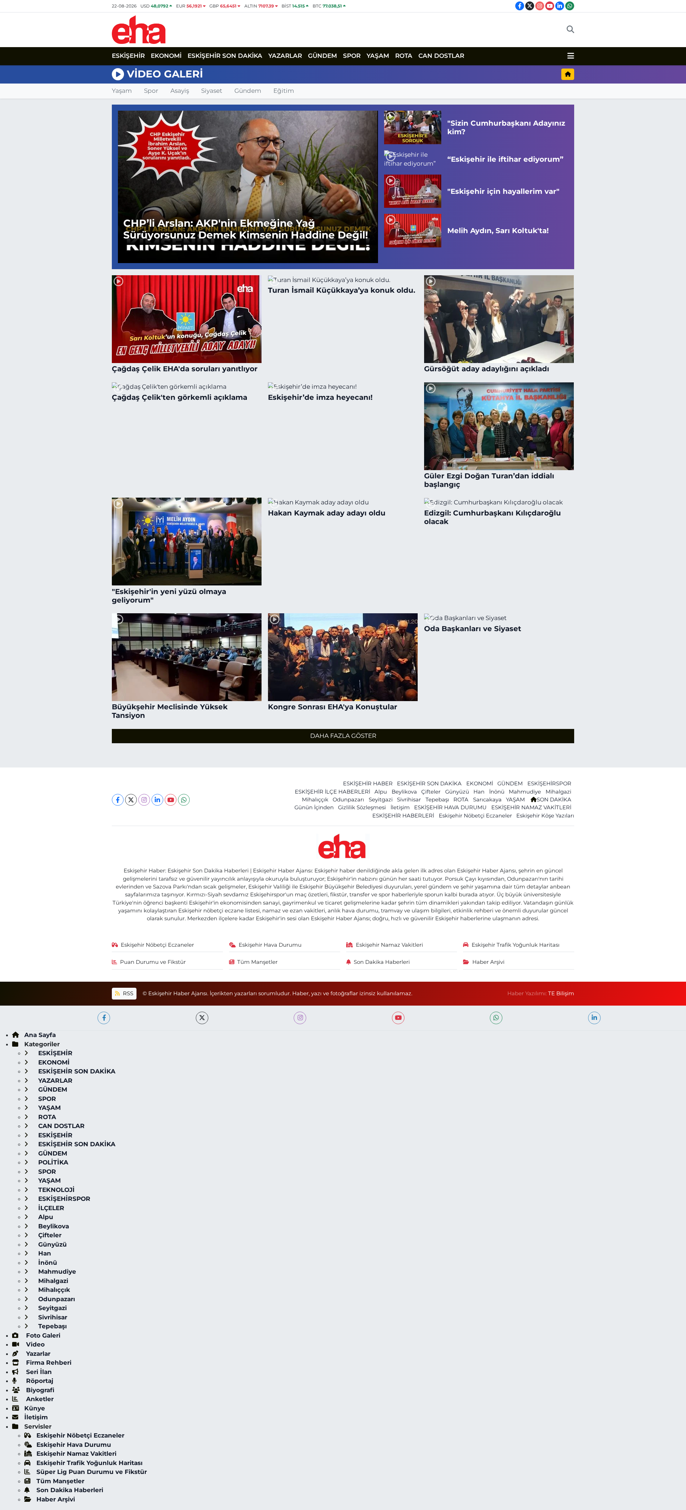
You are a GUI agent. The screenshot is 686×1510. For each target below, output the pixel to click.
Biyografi (39, 1390)
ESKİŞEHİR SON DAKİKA (225, 55)
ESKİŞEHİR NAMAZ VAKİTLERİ (531, 807)
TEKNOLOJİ (55, 1189)
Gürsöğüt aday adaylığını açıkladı (486, 368)
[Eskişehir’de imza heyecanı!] (343, 387)
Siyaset (211, 90)
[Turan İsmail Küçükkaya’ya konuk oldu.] (343, 280)
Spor (151, 90)
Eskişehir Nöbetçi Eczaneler (475, 815)
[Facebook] (118, 800)
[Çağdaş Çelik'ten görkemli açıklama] (187, 387)
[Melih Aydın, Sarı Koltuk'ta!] (412, 230)
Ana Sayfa (40, 1034)
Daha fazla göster (343, 735)
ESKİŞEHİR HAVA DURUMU (450, 807)
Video (34, 1344)
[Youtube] (171, 800)
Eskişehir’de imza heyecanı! (320, 397)
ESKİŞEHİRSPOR (549, 783)
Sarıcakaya (487, 799)
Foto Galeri (42, 1335)
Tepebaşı (437, 799)
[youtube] (398, 1018)
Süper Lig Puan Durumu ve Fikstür (91, 1471)
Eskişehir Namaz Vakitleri (389, 945)
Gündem (247, 90)
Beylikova (404, 792)
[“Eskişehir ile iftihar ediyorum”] (412, 159)
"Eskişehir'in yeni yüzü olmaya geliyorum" (169, 595)
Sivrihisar (409, 799)
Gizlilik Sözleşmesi (362, 807)
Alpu (380, 792)
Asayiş (179, 90)
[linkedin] (594, 1018)
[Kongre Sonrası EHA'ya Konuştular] (343, 657)
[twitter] (202, 1018)
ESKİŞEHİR (128, 55)
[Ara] (570, 29)
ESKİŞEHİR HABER (368, 783)
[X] (131, 800)
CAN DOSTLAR (441, 55)
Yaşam (122, 90)
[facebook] (104, 1018)
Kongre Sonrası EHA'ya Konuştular (332, 707)
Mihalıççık (315, 799)
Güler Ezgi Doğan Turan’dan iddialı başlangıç (489, 480)
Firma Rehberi (47, 1362)
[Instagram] (144, 800)
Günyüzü (457, 792)
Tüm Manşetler (257, 962)
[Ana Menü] (570, 56)
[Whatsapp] (184, 800)
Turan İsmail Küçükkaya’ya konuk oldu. (341, 290)
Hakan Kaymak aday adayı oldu (327, 513)
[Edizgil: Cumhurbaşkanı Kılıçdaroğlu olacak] (499, 502)
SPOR (352, 55)
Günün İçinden (314, 807)
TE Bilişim (561, 993)
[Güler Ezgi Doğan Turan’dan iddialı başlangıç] (499, 426)
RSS (127, 993)
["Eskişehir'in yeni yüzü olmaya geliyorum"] (187, 541)
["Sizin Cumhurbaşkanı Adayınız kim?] (412, 127)
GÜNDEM (322, 55)
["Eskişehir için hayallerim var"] (412, 191)
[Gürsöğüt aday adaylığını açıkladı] (499, 319)
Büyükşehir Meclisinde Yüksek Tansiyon (170, 711)
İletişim (400, 807)
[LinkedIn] (157, 800)
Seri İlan (38, 1371)
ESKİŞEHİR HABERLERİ (403, 815)
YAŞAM (378, 55)
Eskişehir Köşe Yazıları (545, 815)
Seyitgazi (381, 799)
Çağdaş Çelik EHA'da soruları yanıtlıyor (185, 368)
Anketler (39, 1399)
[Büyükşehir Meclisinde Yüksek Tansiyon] (187, 657)
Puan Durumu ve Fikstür (153, 962)
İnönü (496, 792)
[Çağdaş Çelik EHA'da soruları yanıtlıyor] (187, 319)
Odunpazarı (348, 799)
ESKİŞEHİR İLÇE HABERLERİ (332, 792)
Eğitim (283, 90)
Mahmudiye (525, 792)
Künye (34, 1408)
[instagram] (300, 1018)
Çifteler (431, 792)
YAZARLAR (285, 55)
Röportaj (38, 1380)
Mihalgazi (558, 792)
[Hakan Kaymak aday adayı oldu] (343, 502)
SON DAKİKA (554, 799)
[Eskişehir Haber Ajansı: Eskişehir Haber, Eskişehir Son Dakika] (138, 28)
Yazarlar (37, 1353)
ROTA (403, 55)
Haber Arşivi (488, 962)
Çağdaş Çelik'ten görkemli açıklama (179, 397)
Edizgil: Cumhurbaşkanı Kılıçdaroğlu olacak (492, 517)
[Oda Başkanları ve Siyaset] (499, 618)
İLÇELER (50, 1208)
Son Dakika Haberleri (382, 962)
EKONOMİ (166, 55)
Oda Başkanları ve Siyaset (472, 628)
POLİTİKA (52, 1162)
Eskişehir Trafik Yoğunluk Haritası (516, 945)
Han (478, 792)
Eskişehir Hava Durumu (270, 945)
